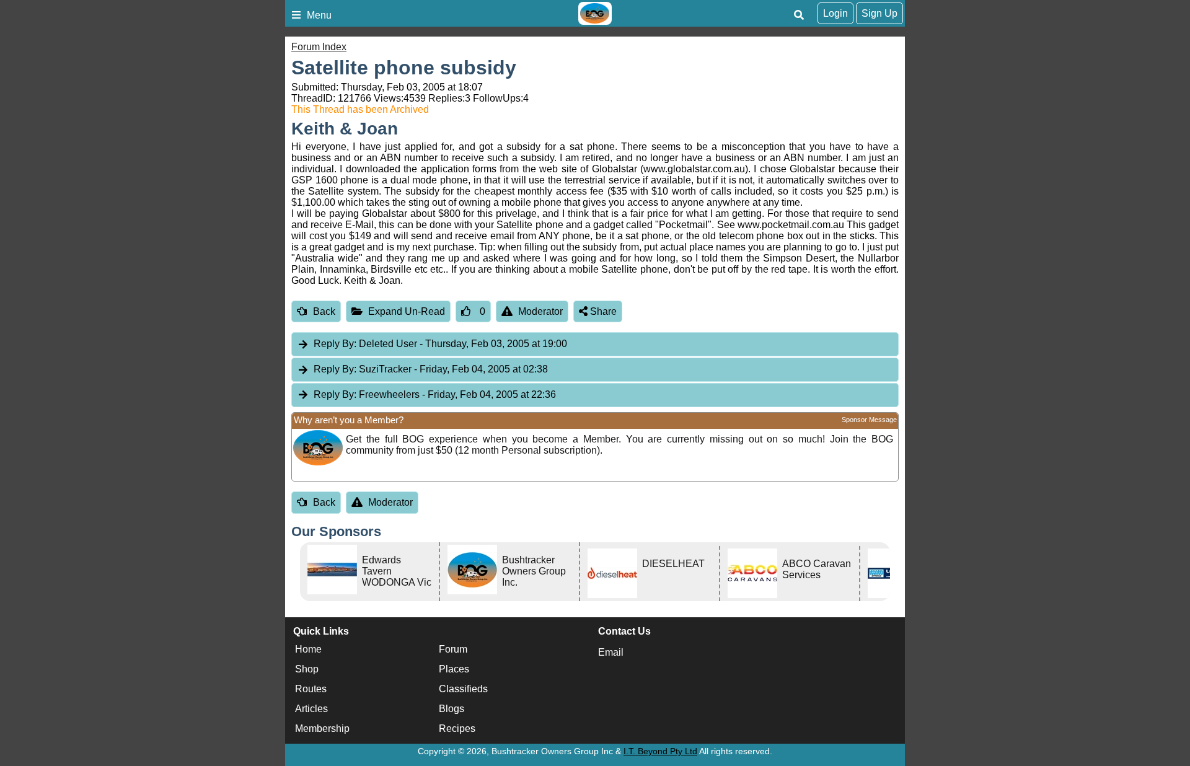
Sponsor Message (869, 419)
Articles (311, 708)
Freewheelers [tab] (435, 394)
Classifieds (463, 689)
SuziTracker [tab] (431, 369)
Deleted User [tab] (440, 343)
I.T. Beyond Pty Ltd (660, 751)
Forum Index (318, 47)
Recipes (457, 728)
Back (324, 311)
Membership (322, 728)
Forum (453, 649)
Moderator (540, 311)
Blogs (451, 708)
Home (308, 649)
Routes (311, 689)
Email (611, 652)
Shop (307, 669)
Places (454, 669)
